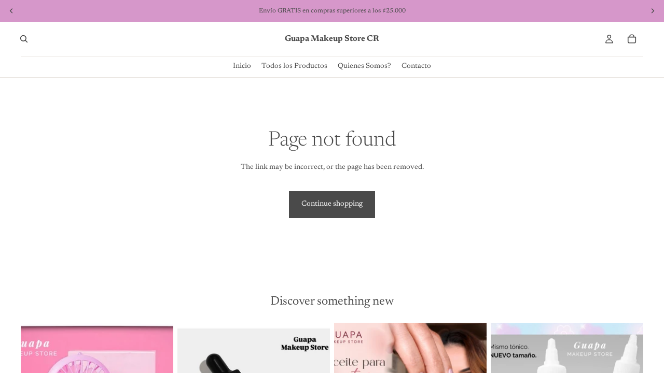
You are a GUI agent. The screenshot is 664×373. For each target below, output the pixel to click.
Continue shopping (332, 204)
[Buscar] (23, 38)
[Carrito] (631, 38)
